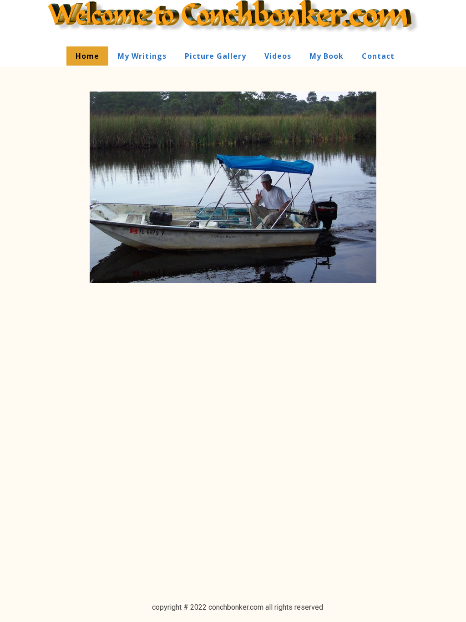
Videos (277, 56)
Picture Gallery (215, 56)
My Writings (142, 56)
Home (87, 56)
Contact (378, 56)
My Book (326, 56)
